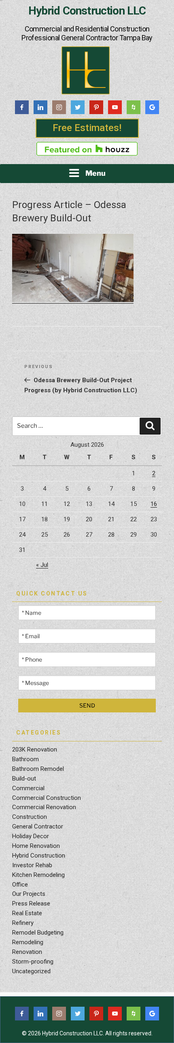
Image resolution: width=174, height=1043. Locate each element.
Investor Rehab (32, 865)
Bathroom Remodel (38, 768)
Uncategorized (31, 971)
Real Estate (27, 913)
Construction (29, 816)
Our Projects (28, 893)
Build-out (24, 778)
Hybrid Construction (38, 855)
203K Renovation (34, 749)
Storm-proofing (32, 961)
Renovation (27, 952)
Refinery (23, 922)
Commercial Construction (46, 798)
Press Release (31, 903)
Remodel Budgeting (38, 932)
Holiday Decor (30, 836)
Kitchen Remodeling (38, 875)
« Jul (42, 564)
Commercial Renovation (44, 807)
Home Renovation (36, 845)
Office (20, 884)
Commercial (28, 788)
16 (154, 504)
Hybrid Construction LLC (87, 11)
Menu (95, 173)
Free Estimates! (87, 127)
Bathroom (25, 759)
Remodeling (27, 942)
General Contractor (37, 826)
